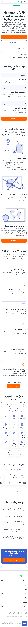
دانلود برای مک (13, 42)
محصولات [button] (24, 580)
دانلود (24, 82)
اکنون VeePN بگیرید (14, 118)
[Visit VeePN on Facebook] (26, 613)
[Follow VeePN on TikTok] (18, 613)
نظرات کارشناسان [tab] (21, 469)
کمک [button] (26, 589)
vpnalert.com (23, 474)
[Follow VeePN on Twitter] (22, 613)
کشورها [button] (25, 602)
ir (17, 1)
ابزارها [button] (25, 598)
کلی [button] (26, 585)
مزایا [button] (26, 593)
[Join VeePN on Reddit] (14, 613)
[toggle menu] (2, 2)
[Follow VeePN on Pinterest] (10, 613)
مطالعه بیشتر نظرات (15, 492)
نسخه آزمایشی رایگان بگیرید (14, 36)
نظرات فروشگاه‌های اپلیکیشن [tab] (8, 469)
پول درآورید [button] (24, 606)
